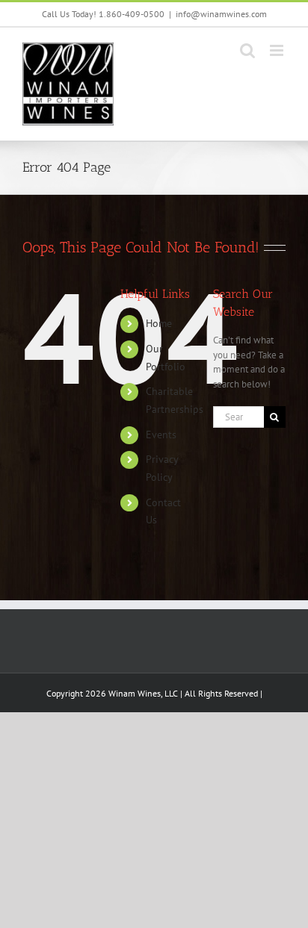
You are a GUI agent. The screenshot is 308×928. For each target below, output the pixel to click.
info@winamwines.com (221, 13)
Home (159, 323)
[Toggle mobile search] (247, 50)
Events (161, 434)
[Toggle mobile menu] (278, 50)
